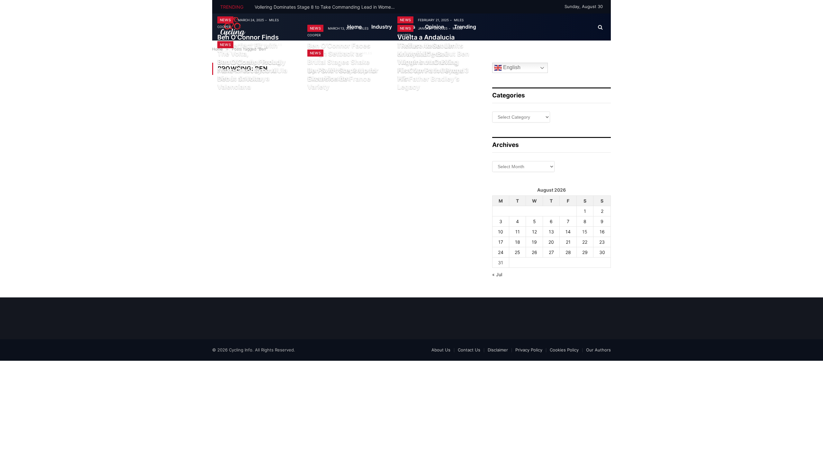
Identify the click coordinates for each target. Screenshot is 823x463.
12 (534, 231)
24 (500, 252)
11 (517, 231)
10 (500, 231)
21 (568, 242)
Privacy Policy (528, 349)
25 (517, 252)
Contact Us (469, 349)
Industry (381, 26)
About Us (440, 349)
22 (584, 242)
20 (551, 242)
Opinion (434, 26)
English (511, 67)
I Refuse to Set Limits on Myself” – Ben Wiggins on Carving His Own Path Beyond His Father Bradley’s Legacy (431, 66)
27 (551, 252)
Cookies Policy (564, 349)
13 (551, 231)
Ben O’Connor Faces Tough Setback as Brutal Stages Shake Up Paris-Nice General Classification (341, 62)
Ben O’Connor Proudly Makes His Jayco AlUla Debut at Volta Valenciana (252, 74)
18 (517, 242)
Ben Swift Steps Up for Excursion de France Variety (342, 79)
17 (500, 242)
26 (534, 252)
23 (602, 242)
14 (568, 231)
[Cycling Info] (233, 27)
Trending (465, 26)
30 (602, 252)
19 (534, 242)
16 (602, 231)
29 (585, 252)
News (225, 20)
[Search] (600, 27)
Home (354, 26)
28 (568, 252)
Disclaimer (498, 349)
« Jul (497, 274)
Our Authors (598, 349)
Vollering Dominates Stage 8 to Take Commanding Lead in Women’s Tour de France (327, 7)
